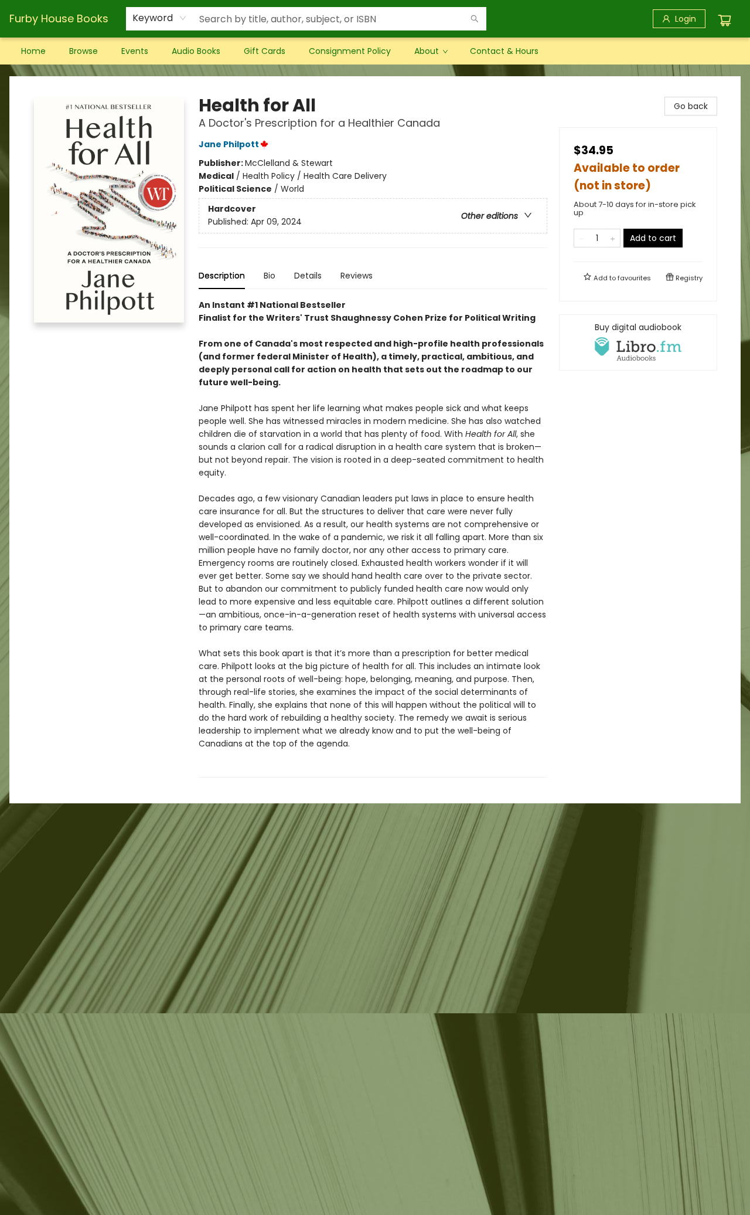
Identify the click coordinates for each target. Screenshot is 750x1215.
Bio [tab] (269, 275)
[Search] (474, 18)
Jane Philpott (229, 144)
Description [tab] (222, 275)
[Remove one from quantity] (581, 238)
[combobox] (159, 18)
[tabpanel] (373, 538)
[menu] (375, 51)
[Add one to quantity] (612, 238)
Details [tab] (308, 275)
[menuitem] (33, 51)
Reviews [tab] (356, 275)
